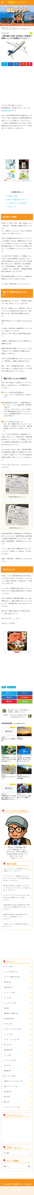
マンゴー (8, 966)
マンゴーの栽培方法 (12, 977)
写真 (6, 1102)
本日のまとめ (11, 206)
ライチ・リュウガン (11, 1039)
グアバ (7, 1055)
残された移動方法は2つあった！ (17, 199)
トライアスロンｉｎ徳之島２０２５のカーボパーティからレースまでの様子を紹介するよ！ (16, 878)
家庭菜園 (8, 1050)
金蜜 (6, 1008)
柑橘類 (7, 1070)
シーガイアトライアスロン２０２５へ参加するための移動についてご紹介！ (16, 897)
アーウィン (9, 992)
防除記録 (8, 987)
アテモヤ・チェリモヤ (12, 1029)
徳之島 (7, 1091)
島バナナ (8, 1044)
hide (22, 192)
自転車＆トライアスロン (13, 1081)
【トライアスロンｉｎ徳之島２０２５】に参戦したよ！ (16, 870)
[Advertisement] (17, 84)
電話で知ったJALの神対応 (17, 203)
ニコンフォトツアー (12, 1107)
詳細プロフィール (17, 858)
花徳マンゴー (17, 2)
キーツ (7, 997)
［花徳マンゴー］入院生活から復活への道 (16, 925)
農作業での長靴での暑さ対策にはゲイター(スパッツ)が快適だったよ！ (16, 917)
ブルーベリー (9, 1060)
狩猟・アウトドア (10, 1086)
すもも (7, 1065)
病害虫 (7, 982)
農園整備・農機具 (11, 1013)
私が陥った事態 (12, 196)
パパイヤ (8, 1034)
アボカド (8, 1024)
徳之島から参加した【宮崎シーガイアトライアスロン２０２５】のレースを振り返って (16, 888)
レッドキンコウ (10, 1003)
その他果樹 (8, 1018)
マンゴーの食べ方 (10, 971)
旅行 (4, 687)
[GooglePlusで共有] (23, 64)
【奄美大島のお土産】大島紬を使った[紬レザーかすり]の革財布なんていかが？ (16, 907)
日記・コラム (12, 687)
